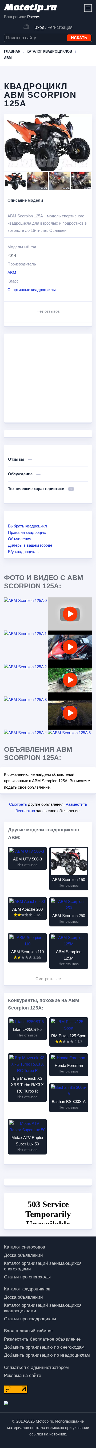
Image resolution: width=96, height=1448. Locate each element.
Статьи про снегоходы (27, 1276)
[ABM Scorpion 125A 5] (70, 733)
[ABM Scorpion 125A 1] (26, 634)
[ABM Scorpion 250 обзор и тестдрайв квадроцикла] (70, 713)
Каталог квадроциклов (27, 1289)
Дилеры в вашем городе (30, 545)
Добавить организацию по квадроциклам (47, 1355)
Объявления (19, 539)
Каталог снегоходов (24, 1247)
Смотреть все (48, 978)
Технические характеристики (40, 488)
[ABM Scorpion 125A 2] (26, 667)
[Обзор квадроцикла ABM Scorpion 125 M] (70, 614)
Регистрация (60, 27)
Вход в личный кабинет (28, 1330)
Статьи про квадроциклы (30, 1318)
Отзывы (16, 459)
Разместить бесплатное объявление (42, 1339)
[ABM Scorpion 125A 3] (26, 699)
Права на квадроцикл (27, 532)
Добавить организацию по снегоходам (44, 1347)
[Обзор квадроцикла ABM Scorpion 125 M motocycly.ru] (70, 647)
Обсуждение (21, 474)
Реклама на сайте (22, 1375)
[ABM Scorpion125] (70, 680)
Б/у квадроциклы (23, 551)
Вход (39, 27)
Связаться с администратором (36, 1367)
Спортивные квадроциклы (31, 289)
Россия (33, 16)
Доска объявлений (23, 1255)
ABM (11, 272)
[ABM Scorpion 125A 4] (26, 733)
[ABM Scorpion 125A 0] (26, 600)
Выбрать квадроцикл (27, 526)
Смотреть (18, 804)
